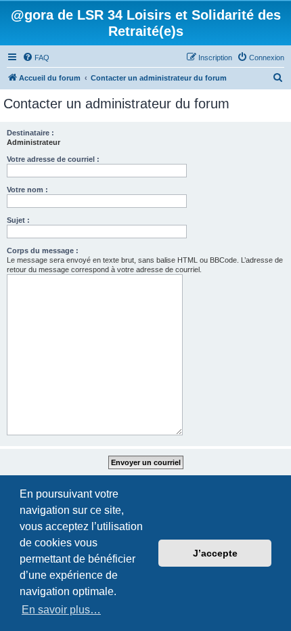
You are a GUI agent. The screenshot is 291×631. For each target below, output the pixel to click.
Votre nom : (27, 190)
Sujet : (18, 220)
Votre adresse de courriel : (53, 159)
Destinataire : (30, 133)
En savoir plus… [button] (61, 609)
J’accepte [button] (215, 553)
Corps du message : (43, 250)
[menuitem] (35, 57)
